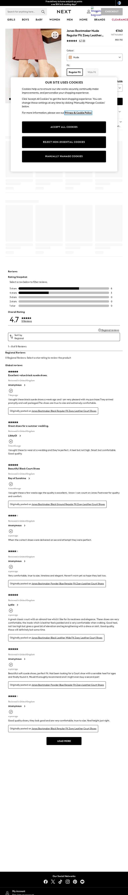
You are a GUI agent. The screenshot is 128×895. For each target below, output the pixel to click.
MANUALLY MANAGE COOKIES (64, 156)
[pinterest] (75, 881)
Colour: (70, 50)
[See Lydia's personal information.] (17, 605)
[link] (88, 11)
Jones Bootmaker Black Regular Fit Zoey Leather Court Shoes (64, 411)
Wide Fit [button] (92, 72)
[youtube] (82, 881)
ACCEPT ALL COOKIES (64, 127)
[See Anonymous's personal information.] (24, 385)
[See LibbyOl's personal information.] (20, 435)
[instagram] (67, 881)
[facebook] (45, 881)
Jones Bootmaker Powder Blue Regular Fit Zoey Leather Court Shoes (68, 583)
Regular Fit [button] (75, 72)
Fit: (68, 65)
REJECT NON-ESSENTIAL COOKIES (64, 142)
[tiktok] (60, 881)
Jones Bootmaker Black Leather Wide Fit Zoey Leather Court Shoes (67, 637)
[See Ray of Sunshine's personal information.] (29, 478)
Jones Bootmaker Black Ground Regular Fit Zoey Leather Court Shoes (68, 504)
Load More (64, 741)
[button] (10, 99)
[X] (53, 881)
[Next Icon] (64, 11)
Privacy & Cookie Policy (78, 112)
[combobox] (95, 57)
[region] (64, 124)
